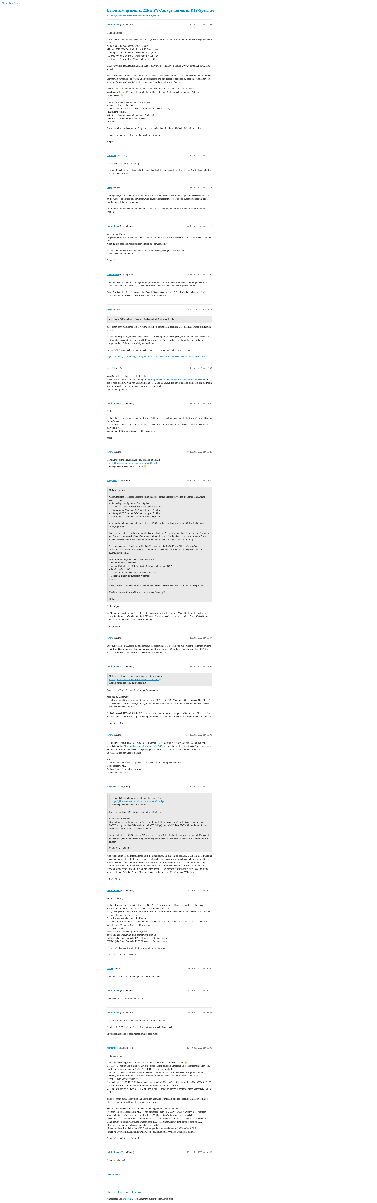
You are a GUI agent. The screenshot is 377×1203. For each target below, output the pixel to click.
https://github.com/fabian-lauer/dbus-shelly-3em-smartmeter (175, 379)
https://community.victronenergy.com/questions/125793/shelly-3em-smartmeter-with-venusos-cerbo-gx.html (156, 356)
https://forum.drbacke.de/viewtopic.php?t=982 (140, 746)
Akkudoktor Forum (10, 3)
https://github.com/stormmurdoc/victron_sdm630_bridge (133, 463)
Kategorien (123, 1192)
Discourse (127, 1199)
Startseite (111, 1192)
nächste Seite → (115, 1174)
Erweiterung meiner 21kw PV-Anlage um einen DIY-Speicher (160, 10)
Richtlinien (136, 1192)
